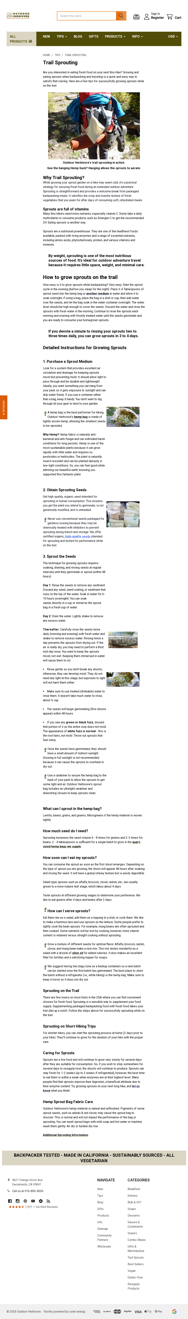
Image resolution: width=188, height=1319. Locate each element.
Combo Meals (137, 1240)
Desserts (134, 1215)
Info (136, 36)
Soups (132, 1209)
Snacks (132, 1233)
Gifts (93, 36)
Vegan (132, 1271)
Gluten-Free (135, 1277)
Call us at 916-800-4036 (27, 1191)
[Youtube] (33, 1201)
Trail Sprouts (136, 1257)
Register (157, 18)
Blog (78, 36)
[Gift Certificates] (137, 17)
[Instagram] (17, 1201)
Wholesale (104, 1246)
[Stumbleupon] (40, 1201)
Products (113, 36)
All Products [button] (18, 38)
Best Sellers (136, 1264)
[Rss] (48, 1201)
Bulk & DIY (134, 1202)
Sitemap (102, 1229)
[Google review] (174, 1311)
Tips (60, 36)
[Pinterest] (25, 1201)
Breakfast (134, 1189)
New (46, 36)
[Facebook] (10, 1201)
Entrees (133, 1195)
